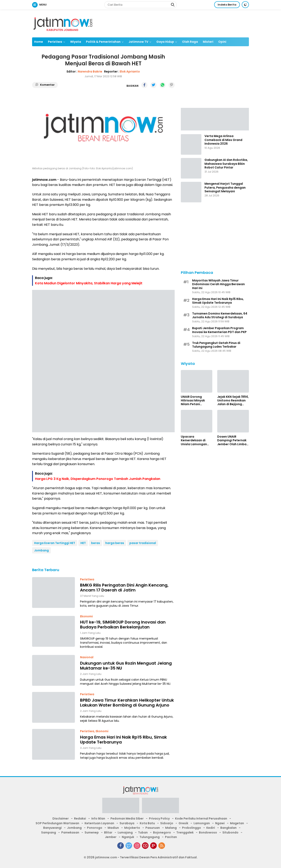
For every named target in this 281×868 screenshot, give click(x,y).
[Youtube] (145, 845)
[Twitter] (128, 845)
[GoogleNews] (153, 845)
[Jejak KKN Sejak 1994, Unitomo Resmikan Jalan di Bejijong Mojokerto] (233, 381)
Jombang (41, 550)
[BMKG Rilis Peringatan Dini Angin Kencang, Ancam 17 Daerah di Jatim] (53, 592)
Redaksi (80, 818)
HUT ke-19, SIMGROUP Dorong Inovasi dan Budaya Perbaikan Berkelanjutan (123, 624)
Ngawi (220, 823)
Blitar (108, 832)
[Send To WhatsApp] (162, 85)
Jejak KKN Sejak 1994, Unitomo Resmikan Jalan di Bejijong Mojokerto (233, 400)
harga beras (114, 543)
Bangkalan (228, 828)
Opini (222, 42)
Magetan (237, 823)
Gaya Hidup (165, 42)
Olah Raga (190, 42)
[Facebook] (120, 845)
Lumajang (125, 832)
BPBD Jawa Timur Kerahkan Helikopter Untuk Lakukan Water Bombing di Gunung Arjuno (127, 703)
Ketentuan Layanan (99, 823)
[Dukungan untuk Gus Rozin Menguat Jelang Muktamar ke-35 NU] (53, 670)
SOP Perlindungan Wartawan (57, 823)
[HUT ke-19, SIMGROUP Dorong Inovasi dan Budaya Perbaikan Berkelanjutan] (53, 631)
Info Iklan (98, 818)
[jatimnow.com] (63, 23)
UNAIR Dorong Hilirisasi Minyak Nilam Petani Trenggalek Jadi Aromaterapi (193, 400)
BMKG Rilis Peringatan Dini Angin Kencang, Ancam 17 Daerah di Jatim (124, 587)
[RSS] (161, 845)
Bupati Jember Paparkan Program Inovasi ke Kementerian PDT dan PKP (219, 330)
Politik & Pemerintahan (103, 42)
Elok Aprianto (130, 71)
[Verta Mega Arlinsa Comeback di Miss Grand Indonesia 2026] (191, 144)
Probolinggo (191, 828)
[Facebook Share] (144, 85)
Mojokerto (132, 828)
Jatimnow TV (138, 42)
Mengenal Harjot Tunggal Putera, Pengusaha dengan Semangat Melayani (225, 187)
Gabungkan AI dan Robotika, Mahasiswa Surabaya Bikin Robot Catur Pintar (226, 163)
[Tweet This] (153, 85)
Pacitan (171, 837)
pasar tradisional (142, 543)
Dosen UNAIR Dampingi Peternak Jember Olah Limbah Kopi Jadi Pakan (232, 440)
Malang (171, 828)
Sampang (48, 832)
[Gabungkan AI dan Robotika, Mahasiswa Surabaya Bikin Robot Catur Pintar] (191, 168)
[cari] (172, 5)
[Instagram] (137, 845)
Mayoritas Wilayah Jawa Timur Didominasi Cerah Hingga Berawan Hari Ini (218, 284)
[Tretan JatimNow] (215, 119)
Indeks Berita (227, 5)
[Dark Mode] (245, 4)
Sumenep (92, 832)
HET (83, 543)
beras (95, 543)
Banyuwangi (52, 828)
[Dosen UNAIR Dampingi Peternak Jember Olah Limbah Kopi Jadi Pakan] (233, 421)
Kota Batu (147, 823)
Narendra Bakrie (90, 71)
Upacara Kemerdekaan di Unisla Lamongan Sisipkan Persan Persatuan (194, 440)
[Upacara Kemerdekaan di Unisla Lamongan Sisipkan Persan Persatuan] (196, 421)
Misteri (208, 42)
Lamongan (202, 823)
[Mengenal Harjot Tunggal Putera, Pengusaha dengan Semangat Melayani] (191, 192)
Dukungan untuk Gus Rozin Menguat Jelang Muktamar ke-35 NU (126, 666)
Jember (110, 837)
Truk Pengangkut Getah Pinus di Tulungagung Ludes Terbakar (216, 344)
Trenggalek (185, 832)
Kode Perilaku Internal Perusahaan (201, 818)
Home (38, 42)
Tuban (143, 832)
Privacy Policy (159, 818)
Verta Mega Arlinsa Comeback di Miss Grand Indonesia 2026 (223, 139)
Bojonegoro (162, 832)
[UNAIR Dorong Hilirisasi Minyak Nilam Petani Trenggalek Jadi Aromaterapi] (196, 381)
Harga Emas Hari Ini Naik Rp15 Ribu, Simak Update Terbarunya (123, 740)
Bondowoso (208, 832)
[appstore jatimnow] (160, 807)
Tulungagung (149, 837)
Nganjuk (128, 837)
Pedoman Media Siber (127, 818)
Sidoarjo (166, 823)
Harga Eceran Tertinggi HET (54, 543)
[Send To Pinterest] (171, 85)
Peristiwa (55, 42)
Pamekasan (70, 832)
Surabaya (127, 823)
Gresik (183, 823)
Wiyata (75, 42)
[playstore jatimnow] (120, 807)
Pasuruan (152, 828)
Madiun (113, 828)
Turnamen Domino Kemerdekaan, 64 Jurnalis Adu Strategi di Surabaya (219, 315)
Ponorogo (94, 828)
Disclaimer (60, 818)
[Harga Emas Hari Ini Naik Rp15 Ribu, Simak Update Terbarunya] (53, 744)
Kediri (210, 828)
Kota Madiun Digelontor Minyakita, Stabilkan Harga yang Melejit (88, 283)
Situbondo (230, 832)
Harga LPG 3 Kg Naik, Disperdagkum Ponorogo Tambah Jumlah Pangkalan (97, 478)
